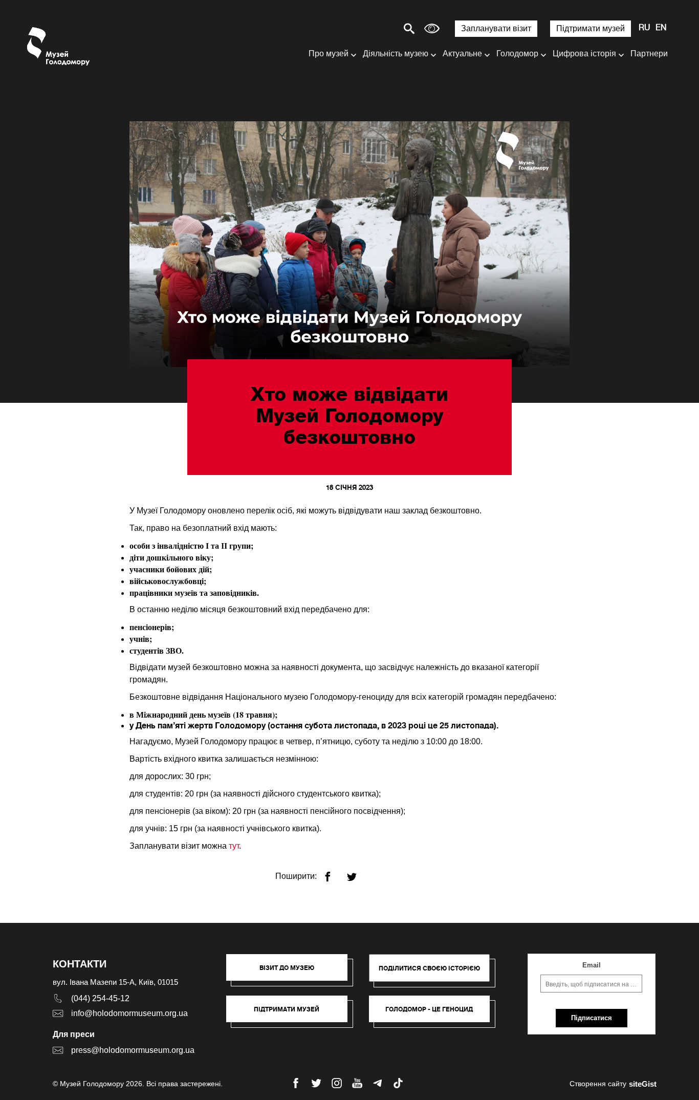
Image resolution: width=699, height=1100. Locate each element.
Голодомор (517, 53)
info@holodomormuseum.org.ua (129, 1013)
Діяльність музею (395, 53)
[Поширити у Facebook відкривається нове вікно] (334, 872)
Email (591, 965)
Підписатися (591, 1018)
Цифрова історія (584, 53)
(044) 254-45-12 (100, 998)
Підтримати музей (590, 28)
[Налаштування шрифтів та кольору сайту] (432, 28)
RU (644, 28)
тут (234, 846)
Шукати (373, 28)
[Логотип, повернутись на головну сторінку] (59, 46)
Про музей (328, 53)
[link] (292, 1014)
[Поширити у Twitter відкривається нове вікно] (358, 872)
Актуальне (462, 53)
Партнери (649, 53)
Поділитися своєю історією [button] (429, 968)
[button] (292, 972)
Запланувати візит (496, 28)
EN (661, 28)
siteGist (643, 1084)
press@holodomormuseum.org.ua (132, 1050)
